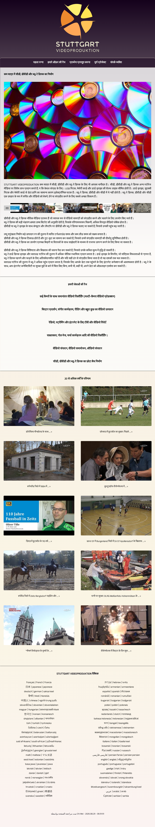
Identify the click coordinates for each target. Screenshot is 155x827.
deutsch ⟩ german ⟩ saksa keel (39, 692)
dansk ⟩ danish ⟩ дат (39, 773)
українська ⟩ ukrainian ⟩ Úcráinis (39, 783)
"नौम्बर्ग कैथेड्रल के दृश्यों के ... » (39, 651)
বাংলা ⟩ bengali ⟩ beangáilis (116, 723)
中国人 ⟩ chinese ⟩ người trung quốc (39, 701)
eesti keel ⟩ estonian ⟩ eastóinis (39, 760)
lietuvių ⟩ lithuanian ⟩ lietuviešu (39, 746)
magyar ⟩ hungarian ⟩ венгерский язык (39, 710)
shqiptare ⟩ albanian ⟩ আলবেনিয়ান (39, 719)
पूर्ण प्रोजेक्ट (100, 62)
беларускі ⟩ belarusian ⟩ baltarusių (38, 733)
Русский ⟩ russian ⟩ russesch (116, 751)
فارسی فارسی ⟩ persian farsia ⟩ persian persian (116, 755)
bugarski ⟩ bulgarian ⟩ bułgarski (116, 701)
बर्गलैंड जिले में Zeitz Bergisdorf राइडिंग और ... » (39, 596)
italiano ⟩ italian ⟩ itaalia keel (116, 742)
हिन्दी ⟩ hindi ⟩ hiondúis (38, 696)
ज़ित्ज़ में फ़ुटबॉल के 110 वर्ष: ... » (39, 542)
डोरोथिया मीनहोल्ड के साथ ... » (39, 432)
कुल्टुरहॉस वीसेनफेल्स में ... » (116, 487)
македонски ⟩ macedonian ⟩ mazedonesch (116, 733)
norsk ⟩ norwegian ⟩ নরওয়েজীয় (39, 778)
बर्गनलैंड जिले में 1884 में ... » (39, 487)
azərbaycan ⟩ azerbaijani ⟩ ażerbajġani (39, 737)
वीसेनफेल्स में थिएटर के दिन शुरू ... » (116, 651)
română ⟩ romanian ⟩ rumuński (116, 696)
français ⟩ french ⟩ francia (38, 683)
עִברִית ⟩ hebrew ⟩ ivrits (116, 683)
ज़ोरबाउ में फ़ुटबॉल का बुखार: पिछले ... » (116, 432)
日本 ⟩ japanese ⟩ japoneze (39, 687)
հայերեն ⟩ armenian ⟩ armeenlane (116, 687)
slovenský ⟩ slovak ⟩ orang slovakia (116, 778)
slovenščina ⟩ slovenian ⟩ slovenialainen (39, 705)
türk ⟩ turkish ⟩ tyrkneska (38, 723)
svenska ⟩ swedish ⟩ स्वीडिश (39, 796)
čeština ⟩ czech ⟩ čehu (39, 728)
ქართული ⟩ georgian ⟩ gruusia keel (39, 751)
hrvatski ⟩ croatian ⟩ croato (39, 787)
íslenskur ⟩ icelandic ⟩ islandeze (116, 783)
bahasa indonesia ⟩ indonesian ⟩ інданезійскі (116, 719)
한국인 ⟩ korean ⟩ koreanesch (39, 714)
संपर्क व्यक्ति (116, 62)
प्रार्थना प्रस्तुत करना (80, 62)
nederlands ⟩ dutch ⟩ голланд (116, 714)
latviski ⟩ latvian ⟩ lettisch (39, 769)
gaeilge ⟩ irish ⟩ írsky (116, 769)
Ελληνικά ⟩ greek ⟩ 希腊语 (39, 792)
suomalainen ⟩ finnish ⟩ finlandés (116, 773)
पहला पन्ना (38, 62)
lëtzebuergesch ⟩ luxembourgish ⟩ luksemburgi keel (116, 787)
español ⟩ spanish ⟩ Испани (116, 692)
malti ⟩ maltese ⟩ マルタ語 (39, 755)
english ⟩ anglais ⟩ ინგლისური (116, 760)
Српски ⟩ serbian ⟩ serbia (116, 796)
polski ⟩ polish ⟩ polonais (116, 705)
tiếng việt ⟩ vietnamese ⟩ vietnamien (116, 728)
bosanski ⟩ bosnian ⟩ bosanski (116, 746)
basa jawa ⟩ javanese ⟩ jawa (39, 764)
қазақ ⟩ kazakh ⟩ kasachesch (116, 710)
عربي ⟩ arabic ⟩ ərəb (116, 792)
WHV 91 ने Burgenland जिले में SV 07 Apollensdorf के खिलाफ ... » (116, 542)
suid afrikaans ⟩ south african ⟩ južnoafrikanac (39, 742)
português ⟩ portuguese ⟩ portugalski (116, 764)
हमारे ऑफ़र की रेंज (56, 62)
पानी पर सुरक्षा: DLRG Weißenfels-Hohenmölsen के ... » (116, 596)
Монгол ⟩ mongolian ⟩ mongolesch (116, 737)
